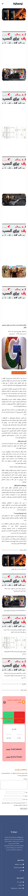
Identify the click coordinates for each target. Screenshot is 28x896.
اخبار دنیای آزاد (15, 372)
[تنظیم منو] (2, 3)
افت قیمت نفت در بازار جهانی (18, 569)
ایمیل (25, 796)
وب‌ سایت (25, 799)
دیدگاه (25, 779)
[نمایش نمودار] (4, 702)
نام (26, 792)
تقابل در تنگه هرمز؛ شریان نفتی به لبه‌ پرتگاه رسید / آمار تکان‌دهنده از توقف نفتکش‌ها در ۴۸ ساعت (15, 676)
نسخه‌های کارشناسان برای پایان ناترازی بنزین (15, 610)
